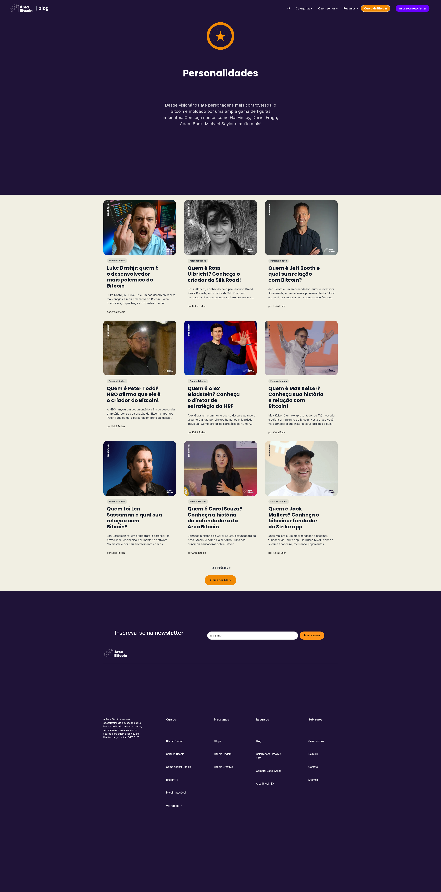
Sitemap (313, 779)
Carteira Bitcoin (175, 754)
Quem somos (326, 8)
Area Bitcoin (118, 311)
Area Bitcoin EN (265, 783)
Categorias (303, 8)
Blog (258, 741)
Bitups (217, 741)
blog (43, 8)
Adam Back (191, 123)
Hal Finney (240, 117)
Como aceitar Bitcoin (178, 767)
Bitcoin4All (172, 779)
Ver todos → (174, 805)
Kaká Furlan (199, 306)
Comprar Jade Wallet (268, 771)
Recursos (349, 8)
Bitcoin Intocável (176, 792)
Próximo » (224, 567)
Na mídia (313, 754)
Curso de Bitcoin (375, 8)
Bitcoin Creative (223, 767)
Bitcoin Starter (174, 741)
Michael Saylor (219, 123)
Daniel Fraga (265, 117)
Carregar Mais (220, 580)
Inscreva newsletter (413, 8)
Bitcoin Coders (223, 754)
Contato (313, 767)
